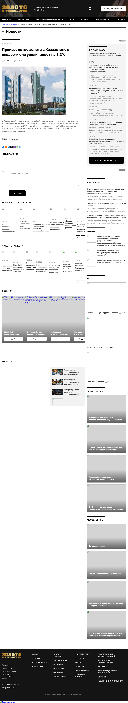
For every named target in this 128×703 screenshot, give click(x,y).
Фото (90, 279)
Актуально (58, 664)
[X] (11, 147)
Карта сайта (7, 668)
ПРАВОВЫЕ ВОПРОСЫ (80, 676)
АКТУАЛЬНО (93, 182)
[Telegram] (20, 147)
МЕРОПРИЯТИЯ (82, 670)
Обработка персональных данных (8, 676)
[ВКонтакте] (3, 147)
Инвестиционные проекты (50, 19)
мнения (91, 231)
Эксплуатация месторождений (106, 655)
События (79, 666)
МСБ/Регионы (59, 677)
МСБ (72, 19)
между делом (95, 520)
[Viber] (14, 147)
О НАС (35, 654)
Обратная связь (9, 671)
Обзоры (102, 677)
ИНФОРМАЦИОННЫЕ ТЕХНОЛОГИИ (107, 672)
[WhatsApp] (17, 147)
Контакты (121, 19)
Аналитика (23, 19)
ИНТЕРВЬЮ (80, 658)
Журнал (84, 19)
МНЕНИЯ (78, 662)
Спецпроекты (102, 19)
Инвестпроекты (83, 654)
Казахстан (13, 139)
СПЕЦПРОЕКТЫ (39, 662)
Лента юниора (60, 660)
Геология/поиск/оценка (110, 681)
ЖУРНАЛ (36, 658)
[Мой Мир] (9, 147)
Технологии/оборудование (105, 661)
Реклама (6, 665)
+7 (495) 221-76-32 (10, 685)
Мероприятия (95, 391)
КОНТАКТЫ (37, 666)
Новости (6, 19)
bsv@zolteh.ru (8, 688)
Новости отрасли (57, 655)
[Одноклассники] (6, 147)
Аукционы (58, 673)
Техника (102, 667)
